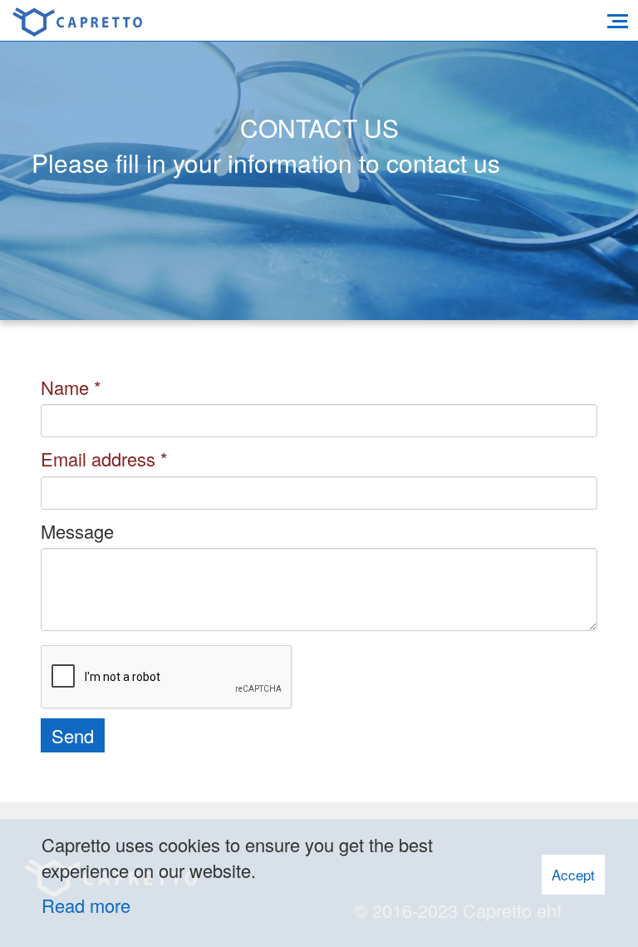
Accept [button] (573, 874)
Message (77, 531)
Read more (86, 905)
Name (65, 387)
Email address (98, 458)
